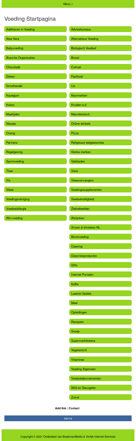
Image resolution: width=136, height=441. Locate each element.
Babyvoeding (14, 48)
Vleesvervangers (82, 180)
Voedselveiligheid (82, 199)
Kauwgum (12, 95)
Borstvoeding (80, 236)
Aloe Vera (12, 38)
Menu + (68, 4)
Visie (74, 170)
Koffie (74, 284)
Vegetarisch (79, 350)
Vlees (10, 189)
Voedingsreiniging (17, 199)
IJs (73, 85)
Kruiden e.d (78, 104)
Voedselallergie (16, 208)
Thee (9, 170)
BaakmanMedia (73, 436)
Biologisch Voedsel (83, 48)
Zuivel (75, 397)
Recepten (77, 321)
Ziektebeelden (80, 208)
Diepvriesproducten (84, 255)
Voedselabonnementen (86, 378)
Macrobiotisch (80, 114)
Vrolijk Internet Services (100, 436)
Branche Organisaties (20, 57)
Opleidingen (79, 312)
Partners (12, 142)
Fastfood (77, 76)
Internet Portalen (82, 274)
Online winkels (80, 123)
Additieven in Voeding (20, 29)
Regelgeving (14, 152)
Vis (8, 180)
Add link (60, 408)
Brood (75, 57)
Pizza (75, 133)
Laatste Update (81, 293)
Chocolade (13, 67)
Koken (10, 104)
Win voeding (14, 218)
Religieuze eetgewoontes (87, 142)
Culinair (76, 67)
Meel (74, 302)
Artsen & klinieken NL (85, 227)
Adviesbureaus (81, 29)
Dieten (10, 76)
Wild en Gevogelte (83, 387)
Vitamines (77, 359)
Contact (74, 408)
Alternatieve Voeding (84, 38)
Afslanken (77, 218)
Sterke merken (81, 152)
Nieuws (11, 123)
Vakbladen (78, 161)
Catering (76, 246)
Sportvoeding (15, 161)
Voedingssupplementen (86, 189)
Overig (10, 133)
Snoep (75, 331)
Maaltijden (13, 114)
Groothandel (14, 85)
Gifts (74, 265)
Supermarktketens (83, 340)
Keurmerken (79, 95)
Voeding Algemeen (83, 369)
